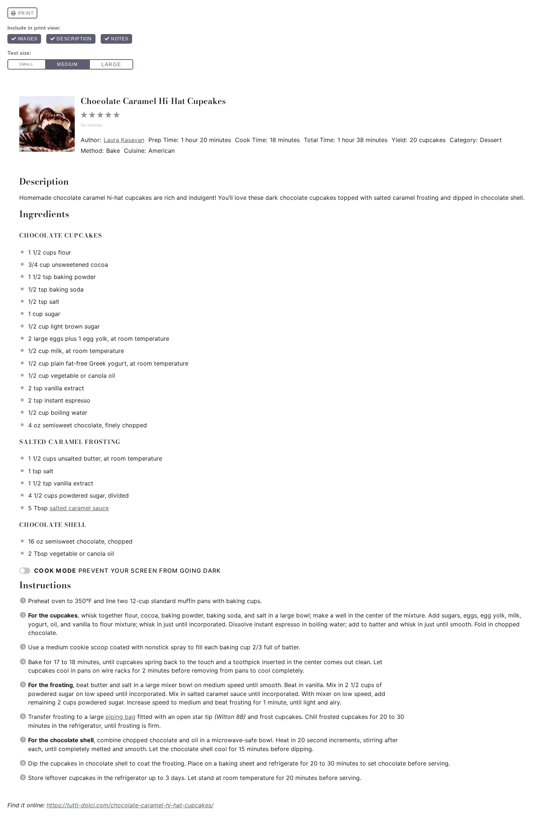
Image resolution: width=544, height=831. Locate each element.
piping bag (120, 716)
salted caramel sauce (79, 508)
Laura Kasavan (124, 140)
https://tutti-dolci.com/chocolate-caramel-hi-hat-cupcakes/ (130, 805)
